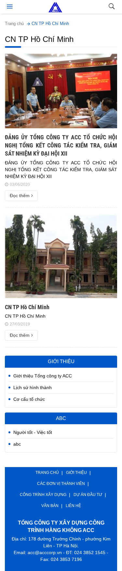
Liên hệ (73, 505)
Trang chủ (14, 23)
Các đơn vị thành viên (61, 483)
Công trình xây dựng (43, 494)
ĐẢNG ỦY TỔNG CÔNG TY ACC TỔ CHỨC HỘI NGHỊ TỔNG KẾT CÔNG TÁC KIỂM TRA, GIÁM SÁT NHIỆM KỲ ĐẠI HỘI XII (61, 145)
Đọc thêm (20, 195)
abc (17, 444)
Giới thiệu (76, 472)
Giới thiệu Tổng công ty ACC (42, 375)
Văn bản (50, 505)
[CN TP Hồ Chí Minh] (61, 256)
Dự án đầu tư (88, 494)
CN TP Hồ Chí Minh (50, 23)
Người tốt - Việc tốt (32, 432)
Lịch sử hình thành (32, 387)
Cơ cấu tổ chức (29, 399)
